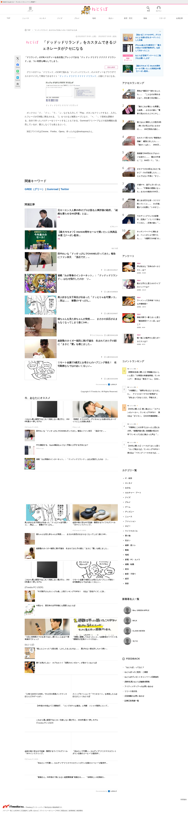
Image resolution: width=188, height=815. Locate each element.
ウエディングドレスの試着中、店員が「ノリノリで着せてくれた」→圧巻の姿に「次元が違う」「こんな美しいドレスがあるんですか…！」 (148, 223)
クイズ (59, 18)
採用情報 (72, 811)
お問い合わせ (33, 811)
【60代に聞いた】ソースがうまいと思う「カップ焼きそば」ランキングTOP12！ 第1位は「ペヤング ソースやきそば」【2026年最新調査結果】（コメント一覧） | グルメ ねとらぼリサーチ (144, 453)
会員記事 (179, 18)
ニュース (25, 18)
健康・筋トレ (130, 545)
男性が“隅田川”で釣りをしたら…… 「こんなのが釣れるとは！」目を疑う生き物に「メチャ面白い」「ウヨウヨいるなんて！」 (148, 98)
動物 (145, 18)
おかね (127, 488)
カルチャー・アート (133, 493)
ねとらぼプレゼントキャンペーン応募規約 (140, 677)
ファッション (130, 521)
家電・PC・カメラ (132, 560)
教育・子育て (130, 574)
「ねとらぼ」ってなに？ (133, 667)
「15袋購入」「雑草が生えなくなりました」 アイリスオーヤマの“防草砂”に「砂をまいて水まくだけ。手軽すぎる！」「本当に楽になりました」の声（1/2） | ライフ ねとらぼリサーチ (143, 397)
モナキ (135, 641)
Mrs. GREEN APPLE (140, 610)
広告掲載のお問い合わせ (133, 696)
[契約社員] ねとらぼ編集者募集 (136, 682)
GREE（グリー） (35, 189)
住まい (111, 18)
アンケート (128, 256)
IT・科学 (128, 478)
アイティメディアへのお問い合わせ (137, 686)
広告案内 (24, 811)
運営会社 (64, 811)
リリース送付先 (129, 691)
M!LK (134, 621)
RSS (58, 811)
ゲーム (127, 507)
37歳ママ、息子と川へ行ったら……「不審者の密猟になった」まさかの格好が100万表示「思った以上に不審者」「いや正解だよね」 (149, 192)
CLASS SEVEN (138, 631)
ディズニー (129, 512)
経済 (127, 579)
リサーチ (162, 18)
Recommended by (102, 384)
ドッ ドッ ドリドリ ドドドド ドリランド (77, 76)
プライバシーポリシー (47, 811)
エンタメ (42, 18)
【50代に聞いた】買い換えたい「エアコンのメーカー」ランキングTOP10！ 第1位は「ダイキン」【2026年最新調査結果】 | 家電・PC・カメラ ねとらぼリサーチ (143, 416)
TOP (8, 18)
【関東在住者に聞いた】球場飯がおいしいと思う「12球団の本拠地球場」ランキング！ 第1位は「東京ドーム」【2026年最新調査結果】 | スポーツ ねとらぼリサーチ (143, 379)
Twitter (65, 189)
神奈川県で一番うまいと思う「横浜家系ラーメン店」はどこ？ (148, 320)
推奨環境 (79, 811)
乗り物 (127, 536)
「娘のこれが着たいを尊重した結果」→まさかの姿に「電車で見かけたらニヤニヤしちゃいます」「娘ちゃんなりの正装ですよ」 (148, 113)
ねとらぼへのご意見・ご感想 (135, 672)
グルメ (76, 18)
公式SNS (16, 811)
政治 (127, 569)
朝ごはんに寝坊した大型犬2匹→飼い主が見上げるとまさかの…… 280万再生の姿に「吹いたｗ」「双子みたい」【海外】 (149, 129)
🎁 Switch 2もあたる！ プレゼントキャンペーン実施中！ (19, 2)
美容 (127, 583)
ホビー (127, 526)
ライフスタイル (131, 531)
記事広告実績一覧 (130, 701)
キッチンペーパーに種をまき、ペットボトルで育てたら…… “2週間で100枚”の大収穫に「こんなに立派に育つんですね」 (149, 238)
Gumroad (52, 189)
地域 (94, 18)
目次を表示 (111, 67)
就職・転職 (129, 564)
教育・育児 (128, 18)
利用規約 (184, 799)
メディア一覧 (7, 811)
